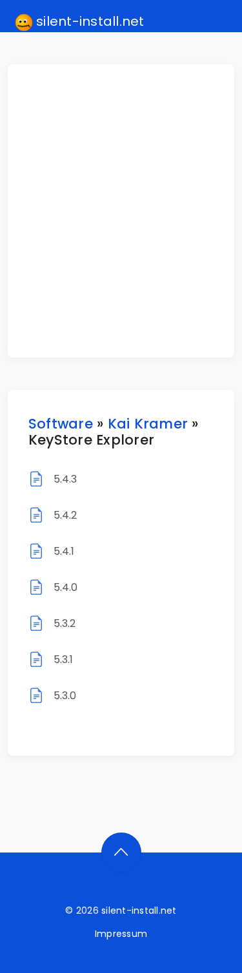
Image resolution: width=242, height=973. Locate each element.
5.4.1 (64, 551)
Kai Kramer (148, 423)
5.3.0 (65, 695)
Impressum (121, 933)
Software (60, 423)
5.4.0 (66, 587)
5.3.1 (64, 659)
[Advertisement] (121, 211)
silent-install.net (89, 21)
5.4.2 (65, 515)
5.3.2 (65, 623)
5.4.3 (65, 479)
